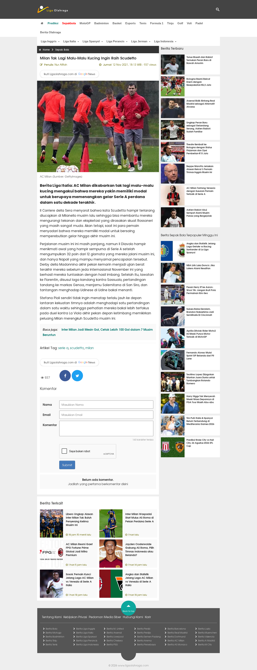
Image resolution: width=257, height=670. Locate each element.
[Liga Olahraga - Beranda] (52, 9)
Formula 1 (156, 23)
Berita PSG (112, 644)
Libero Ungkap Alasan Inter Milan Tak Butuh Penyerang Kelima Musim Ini (79, 519)
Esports (130, 23)
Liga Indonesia (163, 41)
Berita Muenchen (207, 632)
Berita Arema (144, 640)
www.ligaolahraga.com (133, 665)
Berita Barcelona (177, 628)
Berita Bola (51, 628)
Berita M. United (115, 628)
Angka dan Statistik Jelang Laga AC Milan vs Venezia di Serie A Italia (139, 579)
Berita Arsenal (114, 632)
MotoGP (85, 23)
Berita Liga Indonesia (87, 644)
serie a (63, 347)
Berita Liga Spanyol (86, 636)
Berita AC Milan (176, 640)
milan (89, 347)
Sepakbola (69, 23)
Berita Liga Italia (84, 632)
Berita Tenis (51, 644)
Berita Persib (143, 628)
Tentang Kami (52, 617)
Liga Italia (69, 41)
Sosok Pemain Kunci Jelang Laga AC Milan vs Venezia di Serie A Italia (80, 579)
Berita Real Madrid (177, 632)
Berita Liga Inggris (85, 628)
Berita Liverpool (115, 636)
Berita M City (205, 644)
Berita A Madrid (206, 640)
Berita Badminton (55, 636)
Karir (148, 617)
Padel (199, 23)
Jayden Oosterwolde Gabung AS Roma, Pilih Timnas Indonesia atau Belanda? (139, 549)
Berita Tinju (51, 640)
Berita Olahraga (50, 32)
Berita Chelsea (114, 640)
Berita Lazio (204, 628)
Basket (117, 23)
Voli (189, 23)
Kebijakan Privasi (75, 617)
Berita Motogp (53, 632)
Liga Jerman (139, 41)
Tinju (170, 23)
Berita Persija (144, 632)
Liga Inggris (48, 41)
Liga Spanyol (91, 41)
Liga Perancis (115, 41)
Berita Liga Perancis (86, 640)
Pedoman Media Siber (105, 617)
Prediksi (53, 23)
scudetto (77, 347)
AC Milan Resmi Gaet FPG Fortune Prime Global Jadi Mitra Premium (79, 549)
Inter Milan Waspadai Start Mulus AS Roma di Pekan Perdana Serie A (139, 517)
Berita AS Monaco (177, 644)
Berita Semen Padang (149, 636)
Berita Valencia (206, 636)
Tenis (142, 23)
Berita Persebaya (146, 644)
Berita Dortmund (176, 636)
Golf (180, 23)
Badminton (101, 23)
